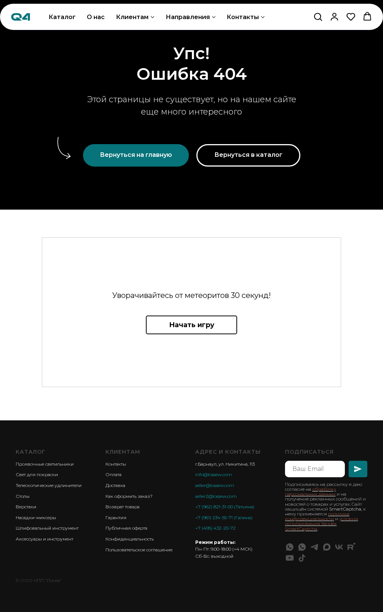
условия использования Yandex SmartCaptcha (321, 523)
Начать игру (191, 325)
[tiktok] (302, 558)
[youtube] (289, 558)
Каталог (62, 17)
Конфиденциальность (129, 539)
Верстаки (26, 506)
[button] (317, 16)
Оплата (113, 474)
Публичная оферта (126, 528)
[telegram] (314, 547)
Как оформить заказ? (129, 496)
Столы (23, 496)
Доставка (115, 485)
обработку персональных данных (310, 491)
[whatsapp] (289, 547)
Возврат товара (122, 506)
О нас (96, 17)
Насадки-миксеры (36, 517)
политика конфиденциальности (317, 516)
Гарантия (115, 517)
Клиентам (132, 17)
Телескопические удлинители (49, 485)
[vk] (339, 547)
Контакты (243, 17)
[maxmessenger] (326, 547)
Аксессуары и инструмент (44, 539)
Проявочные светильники (45, 464)
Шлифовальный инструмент (47, 528)
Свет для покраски (37, 474)
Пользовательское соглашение (138, 549)
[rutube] (351, 547)
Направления (188, 17)
